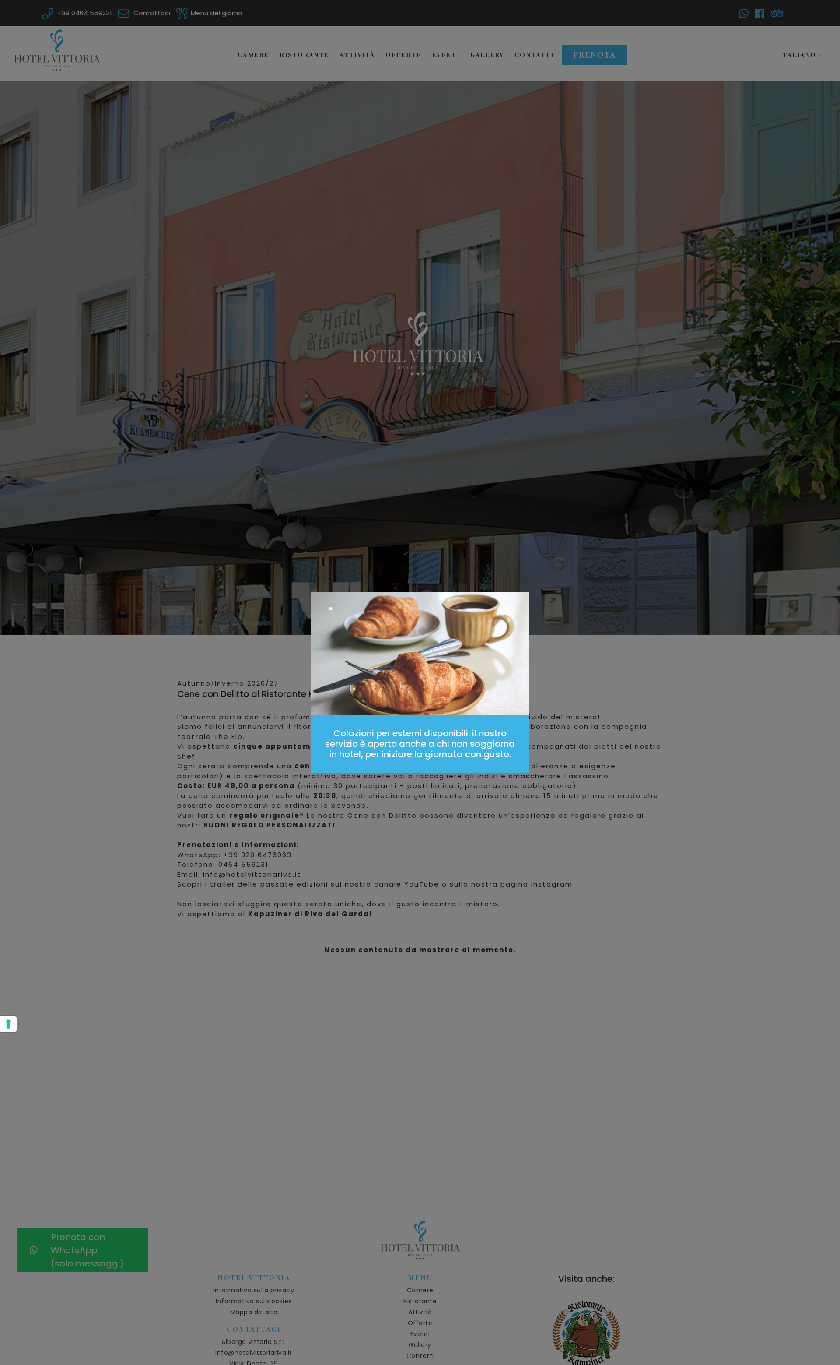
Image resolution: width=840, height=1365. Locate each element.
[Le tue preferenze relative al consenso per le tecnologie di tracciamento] (8, 1024)
